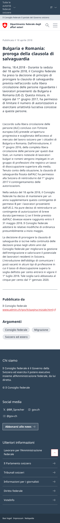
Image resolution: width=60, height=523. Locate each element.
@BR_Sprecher (15, 409)
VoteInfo (9, 500)
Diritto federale (13, 491)
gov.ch (36, 409)
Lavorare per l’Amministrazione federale (23, 452)
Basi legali (7, 518)
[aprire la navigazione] (55, 25)
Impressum (18, 518)
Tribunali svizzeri (14, 472)
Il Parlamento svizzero (17, 463)
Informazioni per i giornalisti (21, 481)
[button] (54, 452)
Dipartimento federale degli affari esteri (25, 26)
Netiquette (29, 518)
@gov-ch (12, 416)
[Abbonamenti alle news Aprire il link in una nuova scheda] (49, 7)
